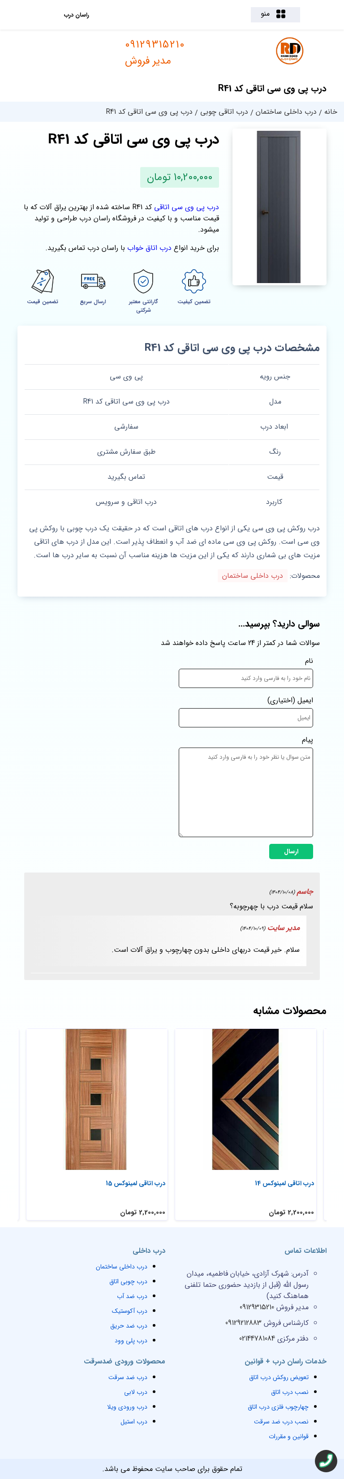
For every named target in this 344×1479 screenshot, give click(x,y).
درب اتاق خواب (149, 248)
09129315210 (155, 53)
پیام (307, 739)
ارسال (291, 851)
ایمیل (305, 700)
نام (309, 660)
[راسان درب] (291, 63)
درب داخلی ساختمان (252, 575)
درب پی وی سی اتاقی (186, 207)
